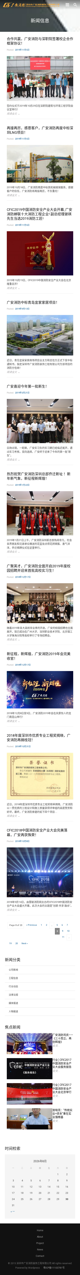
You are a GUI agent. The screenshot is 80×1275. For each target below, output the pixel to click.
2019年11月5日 (22, 50)
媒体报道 (13, 1003)
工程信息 (13, 978)
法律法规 (13, 995)
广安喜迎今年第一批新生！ (28, 386)
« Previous (31, 925)
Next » (25, 943)
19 (10, 943)
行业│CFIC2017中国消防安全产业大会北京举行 (61, 1088)
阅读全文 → (13, 113)
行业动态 (13, 986)
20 (16, 943)
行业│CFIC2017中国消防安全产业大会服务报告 (61, 1063)
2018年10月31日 (23, 746)
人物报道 (13, 1011)
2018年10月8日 (22, 841)
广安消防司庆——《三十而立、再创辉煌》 (62, 1038)
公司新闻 (13, 970)
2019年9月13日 (22, 309)
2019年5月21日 (22, 393)
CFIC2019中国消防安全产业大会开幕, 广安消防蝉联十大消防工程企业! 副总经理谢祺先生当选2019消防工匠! (39, 214)
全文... (56, 1045)
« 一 (13, 1211)
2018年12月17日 (23, 577)
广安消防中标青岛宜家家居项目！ (33, 302)
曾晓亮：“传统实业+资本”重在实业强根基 (62, 1114)
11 (63, 937)
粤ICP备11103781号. (54, 1267)
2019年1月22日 (22, 485)
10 (68, 931)
